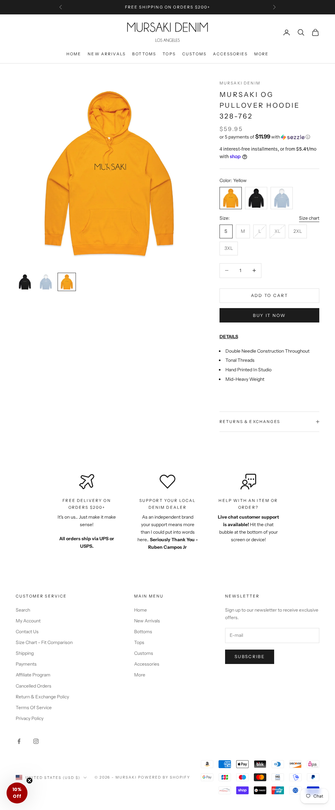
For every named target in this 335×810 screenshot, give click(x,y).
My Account (28, 621)
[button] (269, 137)
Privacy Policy (30, 718)
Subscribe (250, 656)
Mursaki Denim (240, 83)
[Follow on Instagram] (36, 741)
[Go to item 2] (46, 282)
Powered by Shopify (164, 777)
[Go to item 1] (25, 282)
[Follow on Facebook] (19, 741)
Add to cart (269, 295)
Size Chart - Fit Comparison (44, 642)
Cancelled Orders (33, 686)
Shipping (25, 653)
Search (23, 610)
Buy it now (269, 315)
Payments (26, 664)
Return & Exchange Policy (42, 697)
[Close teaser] (29, 780)
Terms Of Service (34, 707)
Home (73, 53)
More (261, 53)
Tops (169, 53)
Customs (194, 53)
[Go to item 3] (67, 282)
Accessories (230, 53)
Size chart (309, 218)
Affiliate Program (33, 675)
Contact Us (27, 632)
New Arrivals (107, 53)
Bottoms (144, 53)
